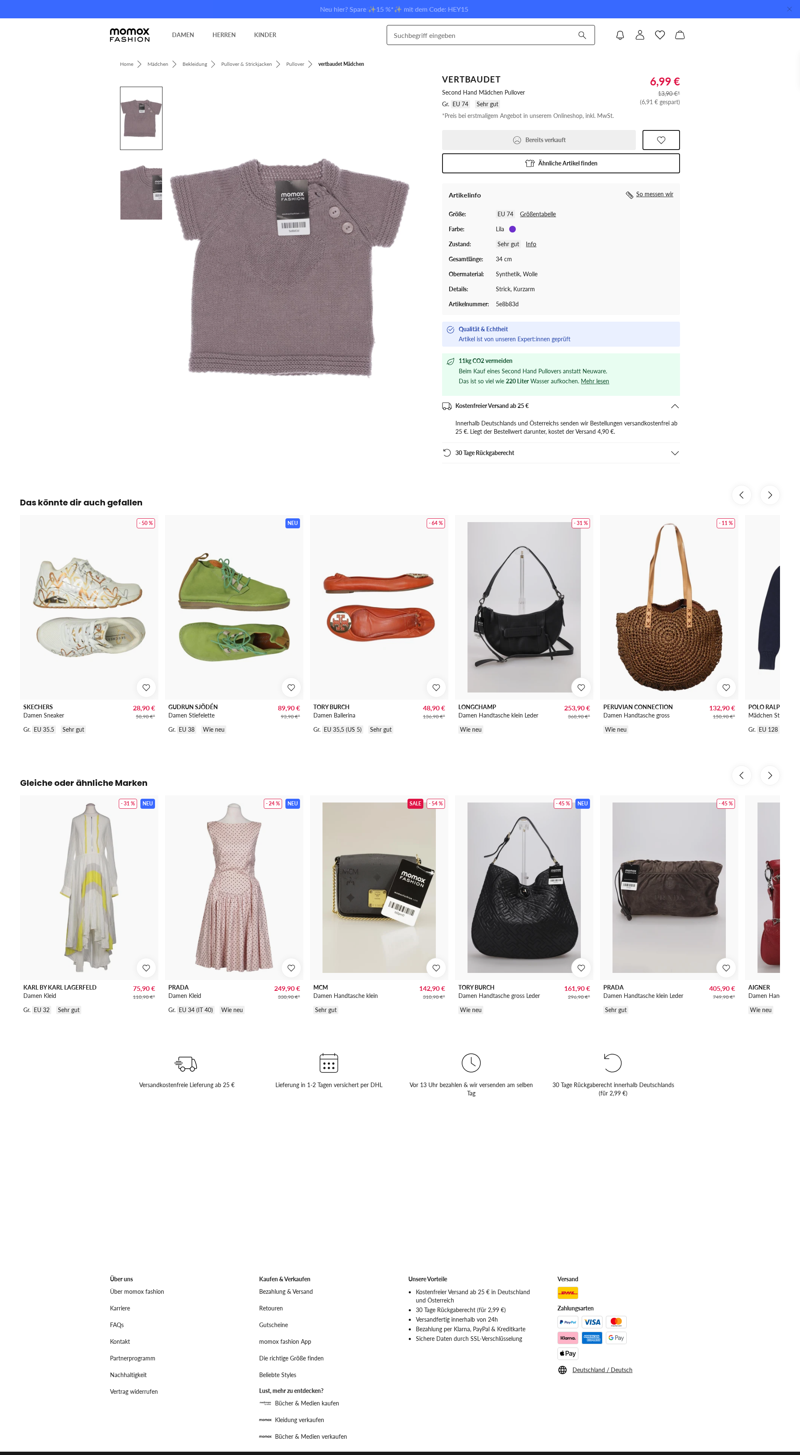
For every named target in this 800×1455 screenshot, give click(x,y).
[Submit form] (582, 35)
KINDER (265, 34)
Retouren (271, 1308)
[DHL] (568, 1293)
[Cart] (680, 35)
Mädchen (158, 64)
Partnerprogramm (132, 1358)
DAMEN (183, 34)
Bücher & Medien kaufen (307, 1403)
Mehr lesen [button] (595, 381)
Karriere (120, 1308)
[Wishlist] (660, 35)
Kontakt (120, 1341)
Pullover (295, 64)
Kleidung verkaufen (299, 1419)
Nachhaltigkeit (128, 1374)
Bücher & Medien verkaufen (311, 1436)
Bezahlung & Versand (286, 1291)
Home (126, 64)
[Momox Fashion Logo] (130, 35)
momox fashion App (285, 1341)
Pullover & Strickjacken (246, 64)
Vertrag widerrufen (134, 1391)
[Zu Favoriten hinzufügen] (661, 140)
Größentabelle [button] (538, 214)
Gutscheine (273, 1324)
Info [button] (531, 244)
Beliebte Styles (277, 1374)
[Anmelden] (640, 35)
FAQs (117, 1324)
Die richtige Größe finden (291, 1358)
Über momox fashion (137, 1291)
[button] (561, 163)
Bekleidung (194, 64)
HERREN (224, 34)
